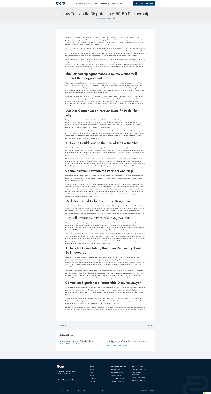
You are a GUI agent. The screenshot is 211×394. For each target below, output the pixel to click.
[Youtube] (63, 379)
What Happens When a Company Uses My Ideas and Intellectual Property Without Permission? (127, 342)
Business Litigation (83, 3)
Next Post (150, 325)
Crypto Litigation (101, 3)
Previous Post (61, 325)
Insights (120, 3)
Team (113, 3)
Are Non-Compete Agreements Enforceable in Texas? (76, 341)
